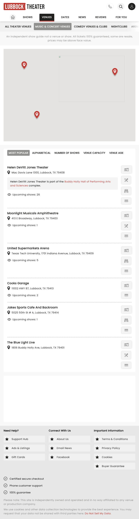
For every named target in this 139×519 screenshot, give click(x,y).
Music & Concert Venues (52, 26)
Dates (65, 17)
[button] (24, 65)
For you (121, 17)
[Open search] (121, 6)
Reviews (100, 17)
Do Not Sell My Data (98, 513)
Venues (47, 17)
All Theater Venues (18, 26)
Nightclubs (119, 26)
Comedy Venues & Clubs (90, 26)
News (82, 17)
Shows (28, 17)
